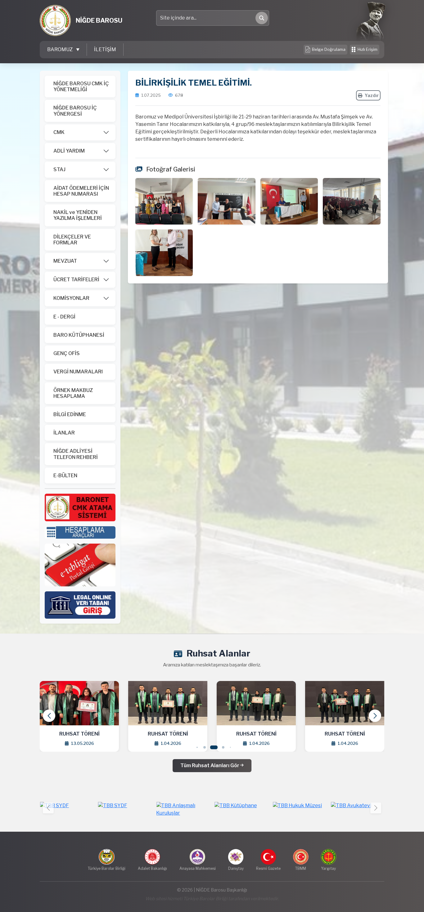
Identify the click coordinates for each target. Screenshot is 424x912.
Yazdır (372, 95)
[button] (375, 716)
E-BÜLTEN (65, 475)
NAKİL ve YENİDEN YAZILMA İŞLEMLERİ (77, 215)
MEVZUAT (65, 261)
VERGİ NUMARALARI (78, 372)
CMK (59, 132)
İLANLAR (64, 433)
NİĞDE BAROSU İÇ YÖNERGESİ (75, 111)
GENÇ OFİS (66, 353)
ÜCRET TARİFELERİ (76, 279)
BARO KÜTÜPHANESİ (78, 335)
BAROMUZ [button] (60, 49)
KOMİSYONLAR (71, 298)
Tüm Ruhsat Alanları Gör (210, 765)
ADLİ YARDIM (69, 151)
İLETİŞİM (105, 49)
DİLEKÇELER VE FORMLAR (72, 240)
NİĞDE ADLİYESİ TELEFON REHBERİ (75, 454)
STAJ (59, 169)
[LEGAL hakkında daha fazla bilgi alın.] (80, 604)
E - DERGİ (64, 317)
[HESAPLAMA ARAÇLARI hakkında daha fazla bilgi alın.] (80, 532)
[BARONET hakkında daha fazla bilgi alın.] (80, 507)
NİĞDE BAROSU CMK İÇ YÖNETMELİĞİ (81, 86)
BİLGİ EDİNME (69, 414)
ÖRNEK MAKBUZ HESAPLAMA (73, 393)
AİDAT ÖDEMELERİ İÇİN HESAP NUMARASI (81, 191)
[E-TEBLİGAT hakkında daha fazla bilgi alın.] (80, 564)
